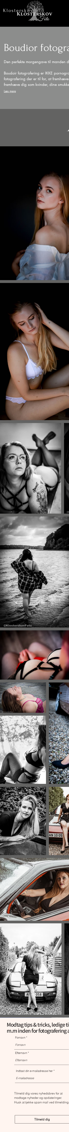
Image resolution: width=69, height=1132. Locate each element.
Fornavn (20, 1037)
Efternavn (21, 1052)
